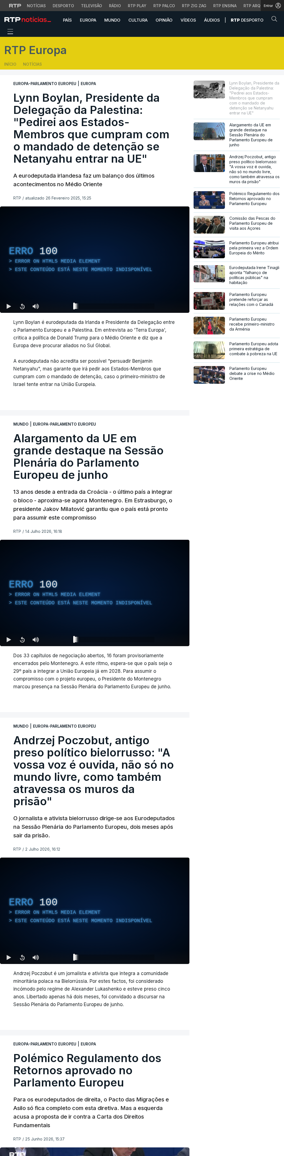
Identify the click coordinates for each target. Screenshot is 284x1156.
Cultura (138, 20)
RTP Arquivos (258, 5)
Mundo (112, 20)
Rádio (115, 5)
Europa (88, 20)
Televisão (91, 5)
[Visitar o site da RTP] (15, 5)
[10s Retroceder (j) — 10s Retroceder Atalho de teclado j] (22, 306)
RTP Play (137, 5)
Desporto (63, 5)
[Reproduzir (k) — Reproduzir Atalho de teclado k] (9, 306)
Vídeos (188, 20)
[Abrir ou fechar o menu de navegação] (8, 32)
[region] (94, 259)
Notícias (36, 5)
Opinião (164, 20)
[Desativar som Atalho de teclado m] (35, 306)
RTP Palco (164, 5)
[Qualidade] (167, 306)
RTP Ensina (225, 5)
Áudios (212, 20)
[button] (276, 20)
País (67, 20)
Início (10, 64)
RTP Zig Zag (194, 5)
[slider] (114, 307)
